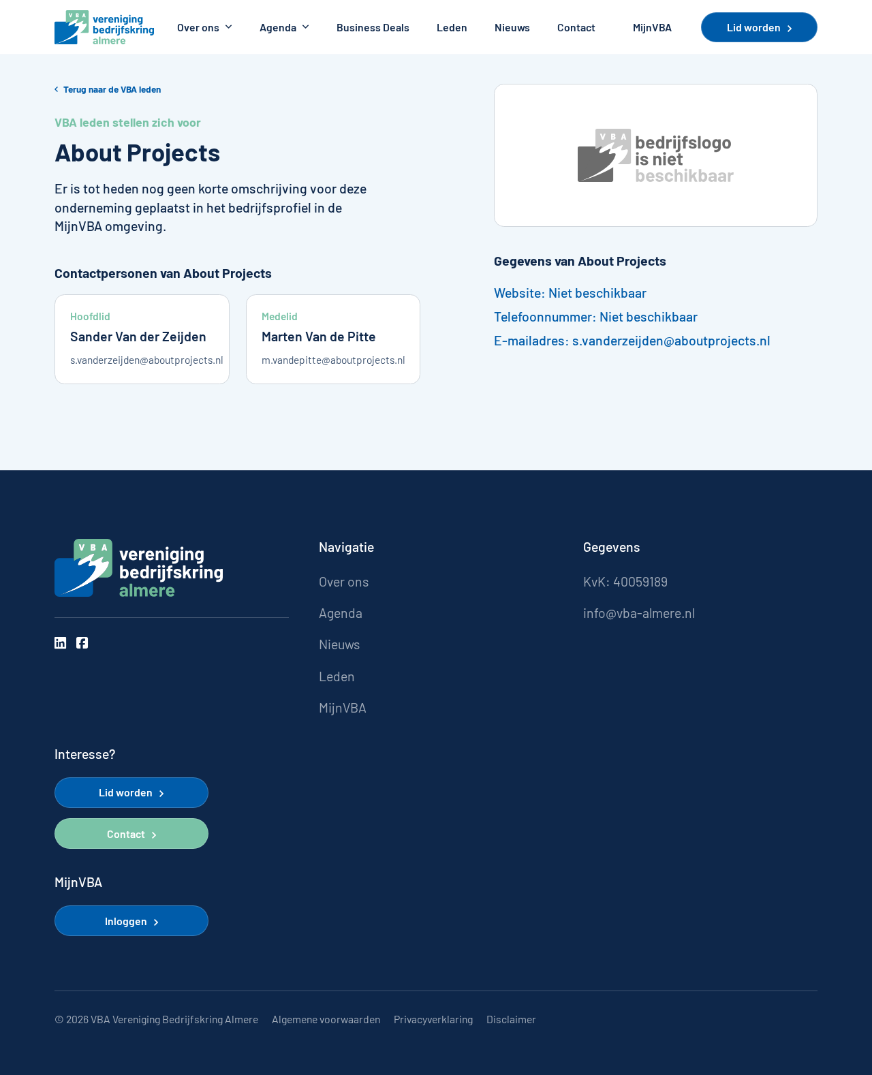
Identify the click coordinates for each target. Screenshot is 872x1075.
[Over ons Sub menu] (228, 27)
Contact (576, 27)
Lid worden (754, 26)
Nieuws (512, 27)
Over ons (198, 27)
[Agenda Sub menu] (305, 27)
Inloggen (126, 920)
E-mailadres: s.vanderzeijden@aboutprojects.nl (632, 340)
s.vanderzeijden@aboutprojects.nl (142, 359)
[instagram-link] (60, 643)
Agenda (278, 27)
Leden (452, 27)
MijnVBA (652, 27)
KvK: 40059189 (625, 581)
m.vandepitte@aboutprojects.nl (333, 359)
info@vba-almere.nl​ (639, 613)
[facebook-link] (82, 643)
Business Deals (373, 27)
